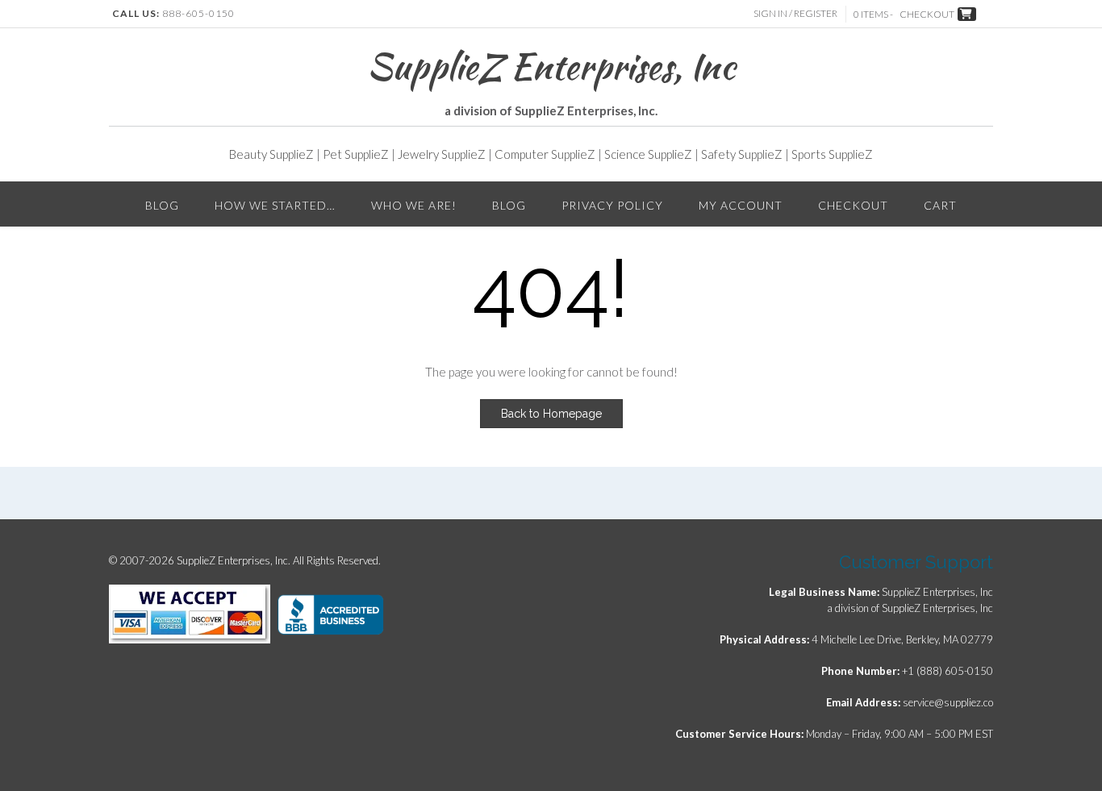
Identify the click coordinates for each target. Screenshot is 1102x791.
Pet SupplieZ (356, 154)
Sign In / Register (795, 13)
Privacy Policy (612, 205)
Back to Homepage (551, 413)
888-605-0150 (198, 13)
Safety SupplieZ (742, 154)
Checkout (853, 205)
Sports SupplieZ (832, 154)
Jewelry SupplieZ (442, 154)
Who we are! (414, 205)
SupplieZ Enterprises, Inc (551, 66)
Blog (162, 205)
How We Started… (275, 205)
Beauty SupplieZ (271, 154)
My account (741, 205)
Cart (940, 205)
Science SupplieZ (648, 154)
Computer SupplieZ (545, 154)
